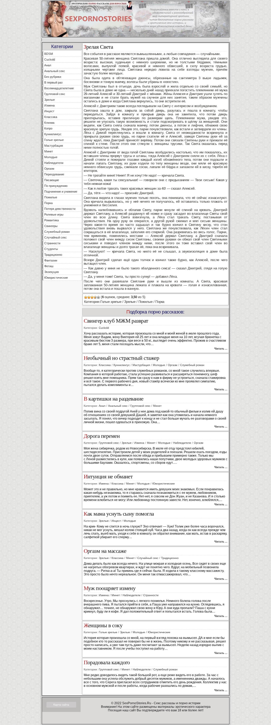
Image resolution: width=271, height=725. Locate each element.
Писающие (51, 180)
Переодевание (54, 174)
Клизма (49, 122)
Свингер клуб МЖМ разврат (116, 321)
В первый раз (53, 82)
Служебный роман (57, 231)
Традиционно (53, 254)
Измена (49, 105)
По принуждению (55, 185)
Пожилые (50, 197)
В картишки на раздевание (113, 399)
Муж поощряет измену (110, 588)
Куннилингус (53, 134)
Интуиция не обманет (108, 477)
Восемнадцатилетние (59, 88)
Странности (52, 243)
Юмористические (56, 277)
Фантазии (50, 260)
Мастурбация (53, 145)
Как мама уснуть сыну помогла (119, 514)
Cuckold (49, 59)
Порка (48, 203)
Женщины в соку (103, 625)
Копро (48, 128)
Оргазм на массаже (105, 551)
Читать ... (220, 348)
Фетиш (48, 266)
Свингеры (51, 226)
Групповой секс (54, 94)
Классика (50, 117)
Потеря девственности (59, 208)
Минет (48, 151)
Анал (47, 65)
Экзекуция (51, 272)
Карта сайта (61, 704)
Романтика (51, 220)
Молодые (50, 157)
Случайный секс (55, 237)
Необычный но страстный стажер (121, 358)
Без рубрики (52, 76)
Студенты (51, 249)
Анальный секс (54, 71)
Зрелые (49, 99)
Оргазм (49, 168)
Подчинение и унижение (60, 191)
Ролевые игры (53, 214)
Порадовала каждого (107, 662)
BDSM (48, 53)
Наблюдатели (53, 162)
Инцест (49, 111)
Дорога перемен (102, 436)
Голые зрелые (54, 140)
